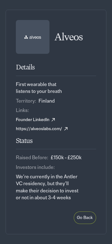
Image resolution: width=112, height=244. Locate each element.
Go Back (85, 218)
